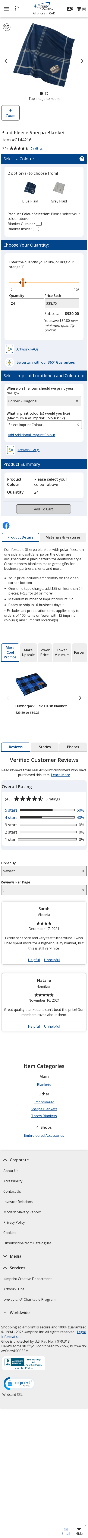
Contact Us (12, 1191)
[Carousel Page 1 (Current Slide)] (41, 93)
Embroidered (44, 1102)
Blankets (44, 1084)
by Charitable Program (29, 1299)
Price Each (52, 295)
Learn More (60, 774)
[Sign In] (71, 9)
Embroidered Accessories (44, 1135)
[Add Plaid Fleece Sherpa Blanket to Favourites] (7, 27)
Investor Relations (18, 1203)
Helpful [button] (34, 959)
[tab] (20, 537)
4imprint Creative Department (27, 1278)
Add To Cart (43, 509)
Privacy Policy (14, 1224)
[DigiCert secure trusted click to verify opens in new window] (19, 1384)
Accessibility (12, 1181)
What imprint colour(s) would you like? (38, 415)
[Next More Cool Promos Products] (80, 698)
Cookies (10, 1234)
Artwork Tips (13, 1289)
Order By (8, 863)
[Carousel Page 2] (46, 93)
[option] (30, 192)
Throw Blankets (44, 1115)
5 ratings (37, 148)
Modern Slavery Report (22, 1213)
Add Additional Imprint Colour (32, 434)
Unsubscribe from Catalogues (28, 1244)
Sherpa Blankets (44, 1109)
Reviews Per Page (15, 882)
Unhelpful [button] (52, 959)
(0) (81, 9)
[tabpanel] (44, 896)
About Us (10, 1170)
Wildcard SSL (12, 1396)
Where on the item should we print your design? (40, 390)
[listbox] (44, 424)
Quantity (16, 295)
